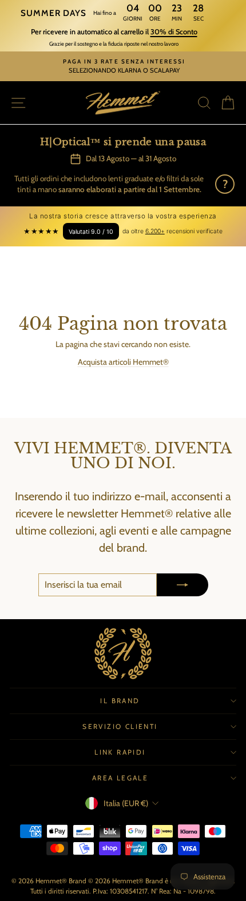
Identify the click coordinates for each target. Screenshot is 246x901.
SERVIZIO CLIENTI (119, 726)
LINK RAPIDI (119, 752)
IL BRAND (120, 700)
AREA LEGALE (120, 778)
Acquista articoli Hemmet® (123, 362)
